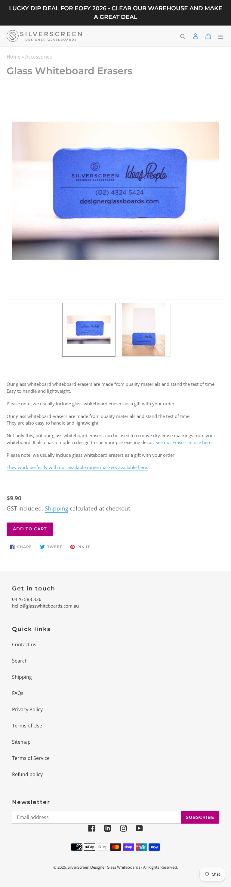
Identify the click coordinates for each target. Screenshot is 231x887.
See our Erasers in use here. (184, 442)
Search (20, 660)
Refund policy (27, 774)
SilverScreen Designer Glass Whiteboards (104, 867)
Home (13, 56)
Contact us (24, 644)
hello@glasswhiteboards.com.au (45, 606)
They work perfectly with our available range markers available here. (77, 467)
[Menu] (220, 35)
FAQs (17, 693)
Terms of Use (27, 725)
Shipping (56, 508)
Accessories (38, 56)
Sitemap (21, 742)
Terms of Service (31, 758)
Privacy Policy (27, 709)
